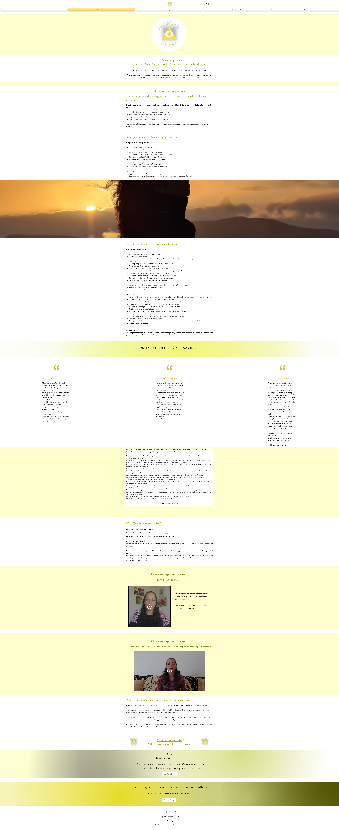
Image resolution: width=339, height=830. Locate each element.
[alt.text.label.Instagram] (203, 4)
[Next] (332, 482)
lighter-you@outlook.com (170, 817)
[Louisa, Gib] (171, 512)
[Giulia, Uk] (169, 512)
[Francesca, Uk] (167, 512)
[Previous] (7, 482)
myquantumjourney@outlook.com (170, 812)
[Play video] (149, 606)
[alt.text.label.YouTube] (209, 4)
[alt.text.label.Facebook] (206, 4)
